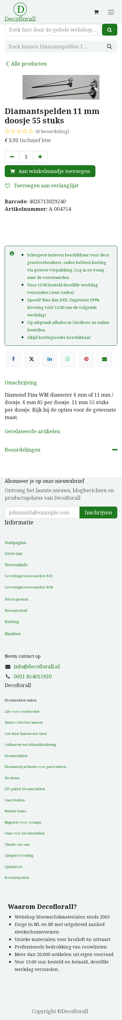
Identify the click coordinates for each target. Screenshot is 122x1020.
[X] (31, 358)
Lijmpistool (13, 866)
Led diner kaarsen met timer (26, 733)
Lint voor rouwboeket (22, 711)
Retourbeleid (16, 610)
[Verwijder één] (12, 157)
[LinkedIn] (49, 358)
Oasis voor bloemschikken (25, 833)
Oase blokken (15, 800)
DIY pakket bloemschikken (25, 789)
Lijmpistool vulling (19, 855)
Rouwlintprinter (17, 877)
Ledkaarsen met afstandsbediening (30, 744)
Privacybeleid (16, 599)
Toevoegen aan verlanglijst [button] (46, 185)
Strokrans (12, 778)
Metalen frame (15, 811)
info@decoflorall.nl (37, 666)
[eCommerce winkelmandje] (96, 12)
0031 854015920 (33, 676)
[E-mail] (104, 358)
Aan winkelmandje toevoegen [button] (53, 171)
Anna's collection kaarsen (24, 722)
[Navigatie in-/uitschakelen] (111, 11)
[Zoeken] (109, 30)
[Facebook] (13, 358)
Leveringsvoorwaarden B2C (29, 575)
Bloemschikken (16, 756)
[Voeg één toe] (40, 157)
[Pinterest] (86, 358)
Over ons (13, 553)
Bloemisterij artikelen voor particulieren (35, 767)
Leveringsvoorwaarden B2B (29, 587)
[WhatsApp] (67, 358)
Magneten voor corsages (23, 822)
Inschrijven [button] (98, 512)
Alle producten (29, 63)
